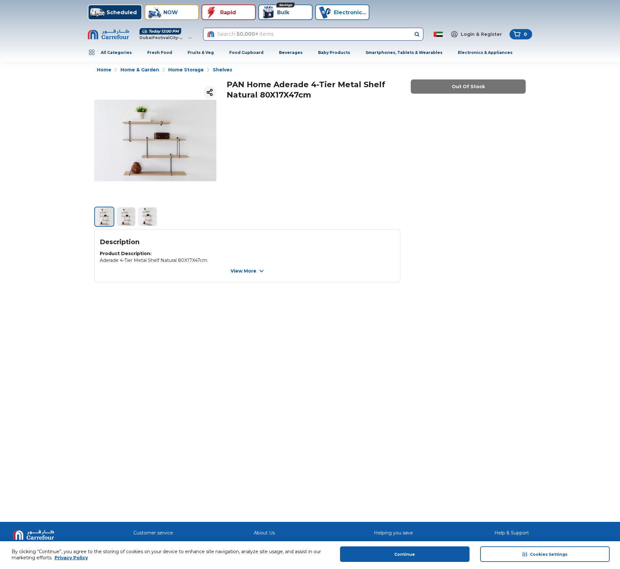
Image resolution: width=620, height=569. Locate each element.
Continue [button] (404, 554)
